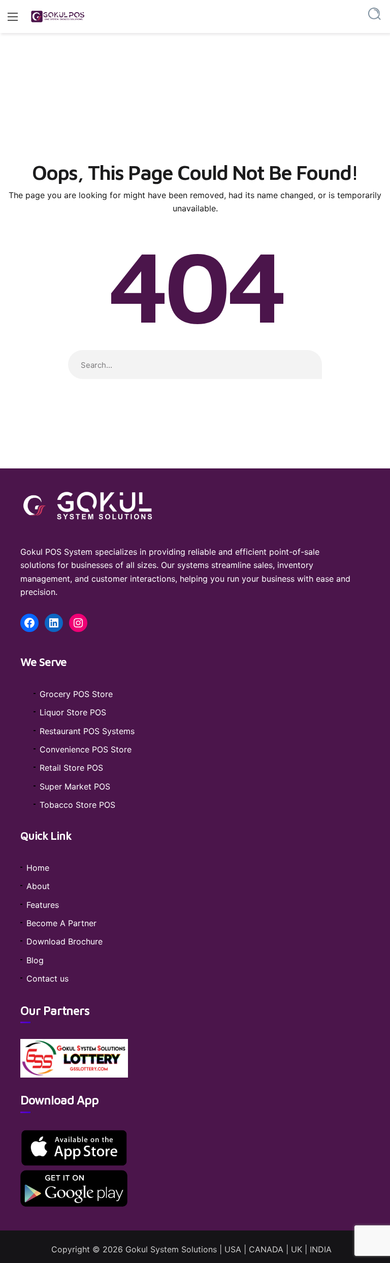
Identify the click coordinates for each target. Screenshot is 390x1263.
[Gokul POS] (58, 16)
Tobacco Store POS (77, 805)
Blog (35, 960)
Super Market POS (75, 786)
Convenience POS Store (86, 749)
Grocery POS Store (76, 694)
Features (42, 905)
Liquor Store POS (73, 712)
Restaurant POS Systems (87, 731)
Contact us (47, 978)
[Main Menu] (13, 17)
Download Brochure (64, 941)
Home (37, 868)
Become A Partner (61, 923)
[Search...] (374, 14)
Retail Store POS (71, 768)
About (38, 886)
